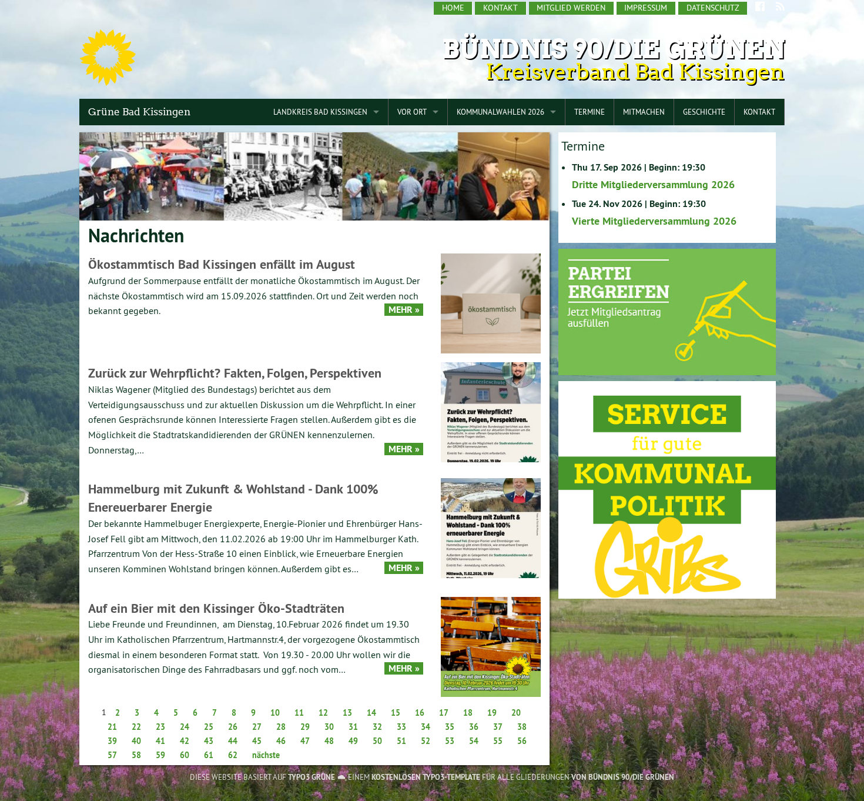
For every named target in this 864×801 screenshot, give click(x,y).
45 (257, 741)
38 (522, 727)
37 (498, 727)
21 (112, 727)
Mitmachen (644, 111)
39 (112, 741)
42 (184, 741)
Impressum (645, 7)
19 (492, 712)
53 (449, 741)
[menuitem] (453, 8)
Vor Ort (412, 111)
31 (353, 727)
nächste (266, 755)
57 (112, 755)
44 (232, 741)
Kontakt (500, 7)
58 (136, 755)
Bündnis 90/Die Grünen (613, 49)
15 (395, 712)
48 (329, 741)
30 (329, 727)
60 (184, 755)
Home (453, 7)
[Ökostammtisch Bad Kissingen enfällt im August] (491, 302)
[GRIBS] (667, 489)
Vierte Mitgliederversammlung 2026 (654, 221)
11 (299, 712)
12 (323, 712)
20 (516, 712)
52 (425, 741)
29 (305, 727)
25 (208, 727)
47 (305, 741)
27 (257, 727)
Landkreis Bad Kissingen (320, 111)
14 (371, 712)
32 (377, 727)
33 (401, 727)
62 (232, 755)
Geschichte (704, 111)
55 (498, 741)
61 (208, 755)
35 (449, 727)
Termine (589, 111)
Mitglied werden (571, 7)
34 (425, 727)
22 (136, 727)
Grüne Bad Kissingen (139, 112)
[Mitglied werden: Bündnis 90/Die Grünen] (667, 311)
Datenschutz (712, 7)
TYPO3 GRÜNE (311, 777)
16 (419, 712)
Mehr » (404, 309)
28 (281, 727)
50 (377, 741)
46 (281, 741)
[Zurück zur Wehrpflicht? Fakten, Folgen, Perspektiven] (491, 411)
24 (184, 727)
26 (232, 727)
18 (468, 712)
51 (401, 741)
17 (443, 712)
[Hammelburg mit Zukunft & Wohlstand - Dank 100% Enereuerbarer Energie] (491, 527)
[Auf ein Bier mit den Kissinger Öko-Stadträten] (491, 646)
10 (275, 712)
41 (160, 741)
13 (347, 712)
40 (136, 741)
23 (160, 727)
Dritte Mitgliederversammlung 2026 (653, 184)
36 (473, 727)
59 (160, 755)
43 (208, 741)
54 (473, 741)
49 (353, 741)
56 (522, 741)
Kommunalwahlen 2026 (500, 111)
